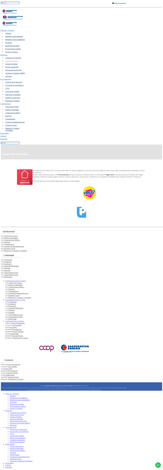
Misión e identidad (12, 110)
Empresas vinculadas (13, 95)
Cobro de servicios (11, 61)
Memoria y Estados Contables (12, 129)
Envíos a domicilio (12, 67)
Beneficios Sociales (12, 46)
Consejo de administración (15, 122)
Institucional (15, 281)
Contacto (14, 321)
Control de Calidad (12, 91)
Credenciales (14, 334)
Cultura (8, 465)
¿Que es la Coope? (12, 107)
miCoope (8, 43)
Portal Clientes (18, 331)
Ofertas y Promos (12, 393)
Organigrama (10, 119)
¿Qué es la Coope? (10, 236)
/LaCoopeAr (17, 325)
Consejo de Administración (13, 246)
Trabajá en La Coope (20, 338)
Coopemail (7, 260)
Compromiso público (12, 113)
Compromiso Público (11, 240)
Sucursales (13, 327)
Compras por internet (13, 58)
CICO (7, 88)
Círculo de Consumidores (14, 85)
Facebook (7, 264)
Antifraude (7, 277)
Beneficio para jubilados (14, 36)
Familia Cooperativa (12, 98)
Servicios (8, 410)
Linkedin (6, 270)
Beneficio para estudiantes (15, 40)
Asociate (8, 467)
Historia (8, 116)
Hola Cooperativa (18, 323)
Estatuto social (9, 248)
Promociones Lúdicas (13, 49)
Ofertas (8, 33)
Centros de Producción (13, 82)
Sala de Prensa (17, 336)
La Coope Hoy (10, 427)
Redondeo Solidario (12, 101)
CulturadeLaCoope (11, 273)
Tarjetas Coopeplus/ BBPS (15, 73)
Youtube (6, 268)
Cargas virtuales (11, 64)
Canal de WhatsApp (11, 266)
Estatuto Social (11, 125)
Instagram (8, 262)
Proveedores (17, 329)
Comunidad (15, 300)
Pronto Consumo (11, 52)
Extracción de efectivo (13, 70)
